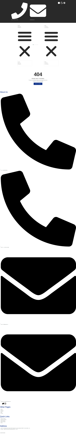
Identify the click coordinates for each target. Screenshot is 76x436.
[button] (24, 44)
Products (19, 27)
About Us (19, 26)
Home (19, 25)
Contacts (46, 26)
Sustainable (46, 27)
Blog (45, 25)
